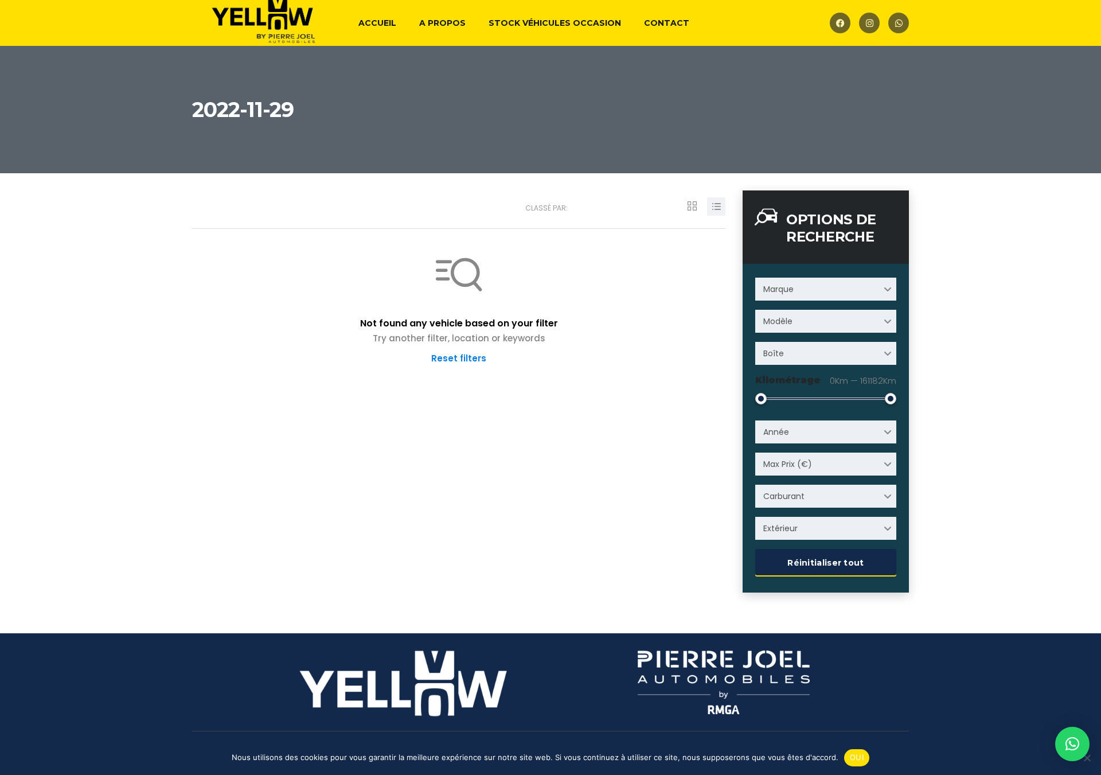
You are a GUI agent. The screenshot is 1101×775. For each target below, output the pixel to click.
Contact (666, 23)
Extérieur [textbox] (780, 528)
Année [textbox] (776, 432)
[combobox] (825, 289)
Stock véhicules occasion (555, 23)
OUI (857, 757)
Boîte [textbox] (773, 353)
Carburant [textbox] (784, 496)
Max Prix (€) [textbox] (787, 464)
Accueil (377, 23)
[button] (1072, 744)
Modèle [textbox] (777, 321)
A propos (442, 23)
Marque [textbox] (778, 289)
